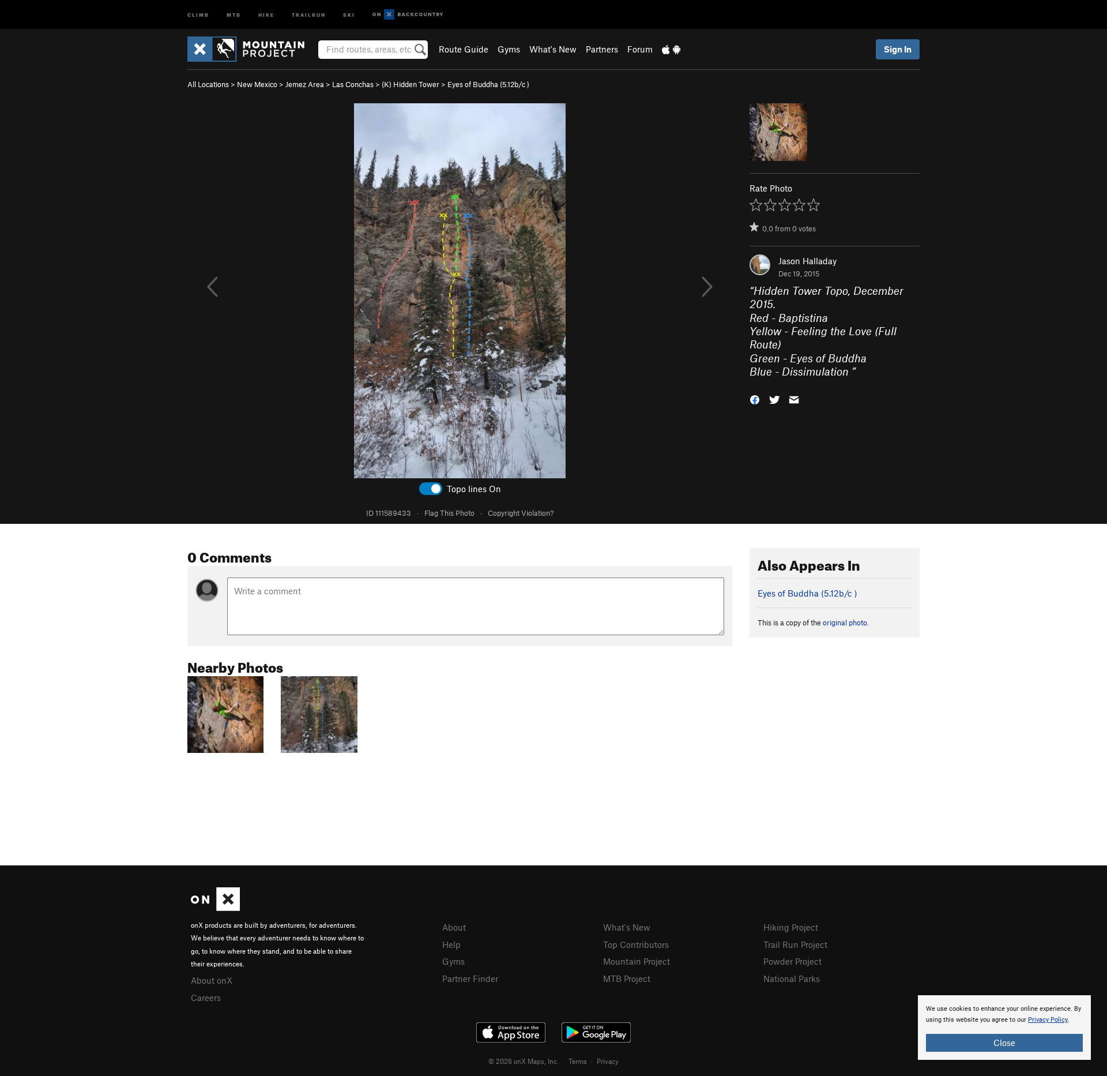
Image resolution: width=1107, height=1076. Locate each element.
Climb (198, 14)
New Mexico (257, 84)
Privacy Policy (1048, 1019)
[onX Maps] (215, 907)
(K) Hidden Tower (410, 84)
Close (1004, 1042)
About (454, 927)
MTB (234, 14)
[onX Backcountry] (408, 15)
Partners (602, 49)
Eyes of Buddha (828, 358)
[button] (755, 399)
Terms (577, 1061)
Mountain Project (636, 961)
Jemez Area (304, 84)
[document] (1004, 1027)
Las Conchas (353, 84)
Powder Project (792, 961)
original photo (845, 622)
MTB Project (626, 978)
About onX (211, 980)
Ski (349, 14)
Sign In (898, 49)
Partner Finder (470, 978)
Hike (266, 14)
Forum (640, 49)
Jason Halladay (807, 261)
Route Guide (463, 49)
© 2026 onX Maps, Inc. (523, 1061)
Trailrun (309, 14)
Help (451, 944)
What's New (553, 49)
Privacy (608, 1061)
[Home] (251, 49)
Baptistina (803, 317)
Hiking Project (790, 927)
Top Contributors (636, 944)
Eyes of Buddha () (488, 84)
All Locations (208, 84)
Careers (206, 997)
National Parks (791, 978)
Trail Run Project (795, 944)
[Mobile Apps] (671, 49)
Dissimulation (817, 371)
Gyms (509, 49)
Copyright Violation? (521, 513)
